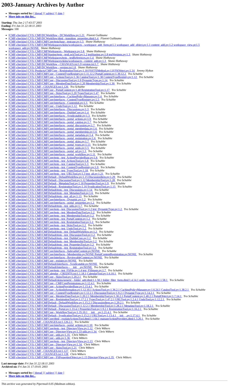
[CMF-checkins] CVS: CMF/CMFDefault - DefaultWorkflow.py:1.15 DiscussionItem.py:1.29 (62, 176)
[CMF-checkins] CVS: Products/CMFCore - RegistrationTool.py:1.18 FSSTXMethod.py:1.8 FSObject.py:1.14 (72, 70)
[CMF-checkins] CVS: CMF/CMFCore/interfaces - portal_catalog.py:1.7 (50, 122)
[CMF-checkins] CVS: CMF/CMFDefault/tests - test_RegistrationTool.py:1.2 (53, 247)
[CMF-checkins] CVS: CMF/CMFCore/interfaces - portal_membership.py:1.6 (53, 131)
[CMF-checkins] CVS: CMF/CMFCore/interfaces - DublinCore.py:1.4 (49, 112)
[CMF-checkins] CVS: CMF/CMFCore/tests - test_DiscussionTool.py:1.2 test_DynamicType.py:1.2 (66, 209)
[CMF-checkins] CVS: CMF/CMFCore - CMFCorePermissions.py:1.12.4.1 (52, 283)
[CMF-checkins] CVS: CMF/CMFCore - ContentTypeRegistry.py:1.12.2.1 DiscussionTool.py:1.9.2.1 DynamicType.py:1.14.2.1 (82, 292)
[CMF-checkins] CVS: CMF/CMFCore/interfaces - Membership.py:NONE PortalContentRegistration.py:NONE (73, 254)
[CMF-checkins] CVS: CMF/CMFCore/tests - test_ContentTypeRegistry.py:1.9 (54, 167)
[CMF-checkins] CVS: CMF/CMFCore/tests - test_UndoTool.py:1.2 (48, 228)
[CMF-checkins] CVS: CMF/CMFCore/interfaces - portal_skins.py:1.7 (49, 141)
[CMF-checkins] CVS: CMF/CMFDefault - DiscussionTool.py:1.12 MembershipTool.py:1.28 (62, 180)
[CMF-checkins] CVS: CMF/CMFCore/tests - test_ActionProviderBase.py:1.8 (53, 157)
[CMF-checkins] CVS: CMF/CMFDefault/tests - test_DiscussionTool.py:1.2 (52, 234)
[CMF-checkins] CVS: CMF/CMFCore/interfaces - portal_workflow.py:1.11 (52, 154)
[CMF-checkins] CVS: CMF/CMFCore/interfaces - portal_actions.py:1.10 (51, 325)
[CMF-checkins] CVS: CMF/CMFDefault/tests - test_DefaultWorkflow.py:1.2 (53, 231)
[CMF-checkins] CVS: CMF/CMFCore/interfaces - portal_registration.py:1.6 (52, 138)
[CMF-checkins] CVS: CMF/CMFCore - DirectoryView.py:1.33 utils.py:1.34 (53, 331)
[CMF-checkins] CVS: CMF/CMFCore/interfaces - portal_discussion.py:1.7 (52, 125)
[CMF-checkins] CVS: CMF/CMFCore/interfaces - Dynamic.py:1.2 (47, 199)
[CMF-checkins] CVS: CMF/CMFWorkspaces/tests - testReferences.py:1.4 (51, 57)
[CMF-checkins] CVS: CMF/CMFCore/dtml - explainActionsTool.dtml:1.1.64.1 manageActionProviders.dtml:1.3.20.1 (76, 318)
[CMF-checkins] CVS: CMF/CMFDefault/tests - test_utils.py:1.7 (46, 205)
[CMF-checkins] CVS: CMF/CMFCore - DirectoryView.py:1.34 (45, 344)
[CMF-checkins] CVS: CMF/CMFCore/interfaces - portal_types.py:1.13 (50, 144)
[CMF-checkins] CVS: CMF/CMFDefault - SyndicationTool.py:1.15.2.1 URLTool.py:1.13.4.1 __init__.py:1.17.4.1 (74, 315)
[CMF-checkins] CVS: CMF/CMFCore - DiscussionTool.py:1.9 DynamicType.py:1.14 (58, 80)
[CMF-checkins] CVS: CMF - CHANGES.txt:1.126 (39, 86)
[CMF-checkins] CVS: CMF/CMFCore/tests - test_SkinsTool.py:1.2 (48, 225)
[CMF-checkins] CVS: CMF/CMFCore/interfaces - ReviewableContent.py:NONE (56, 257)
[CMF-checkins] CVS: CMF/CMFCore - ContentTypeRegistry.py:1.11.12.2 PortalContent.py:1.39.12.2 (68, 73)
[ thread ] (38, 13)
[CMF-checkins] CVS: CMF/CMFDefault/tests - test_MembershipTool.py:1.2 (53, 241)
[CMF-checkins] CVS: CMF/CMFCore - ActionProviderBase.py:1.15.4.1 (51, 286)
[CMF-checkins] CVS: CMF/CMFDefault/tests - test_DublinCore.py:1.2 (50, 238)
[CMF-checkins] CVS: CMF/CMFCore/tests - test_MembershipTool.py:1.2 (51, 215)
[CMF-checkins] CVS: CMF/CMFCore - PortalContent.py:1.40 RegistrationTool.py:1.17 (59, 89)
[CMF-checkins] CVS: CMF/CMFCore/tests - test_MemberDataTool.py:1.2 (52, 212)
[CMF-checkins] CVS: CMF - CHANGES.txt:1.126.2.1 (41, 321)
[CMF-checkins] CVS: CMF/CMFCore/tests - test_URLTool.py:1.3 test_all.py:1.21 (56, 173)
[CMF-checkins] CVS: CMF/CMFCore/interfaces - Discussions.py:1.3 (49, 109)
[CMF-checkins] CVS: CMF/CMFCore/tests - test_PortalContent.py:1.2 (50, 218)
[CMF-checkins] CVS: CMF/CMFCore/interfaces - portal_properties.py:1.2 (52, 202)
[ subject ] (49, 13)
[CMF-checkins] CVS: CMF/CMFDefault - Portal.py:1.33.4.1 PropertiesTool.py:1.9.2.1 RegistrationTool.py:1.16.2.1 (75, 309)
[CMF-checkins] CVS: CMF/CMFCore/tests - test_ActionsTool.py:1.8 (49, 160)
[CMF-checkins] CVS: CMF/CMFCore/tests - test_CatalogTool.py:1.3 (49, 164)
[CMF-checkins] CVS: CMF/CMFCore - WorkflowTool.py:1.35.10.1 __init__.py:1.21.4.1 (60, 312)
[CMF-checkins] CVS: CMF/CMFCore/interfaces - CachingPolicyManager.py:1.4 (55, 96)
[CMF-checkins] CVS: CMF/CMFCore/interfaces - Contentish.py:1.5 (48, 102)
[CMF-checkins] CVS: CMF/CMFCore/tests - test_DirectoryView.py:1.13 (51, 341)
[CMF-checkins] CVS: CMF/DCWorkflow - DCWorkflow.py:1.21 (47, 35)
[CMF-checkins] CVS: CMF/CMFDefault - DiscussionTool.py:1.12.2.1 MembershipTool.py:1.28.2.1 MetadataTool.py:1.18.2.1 (81, 305)
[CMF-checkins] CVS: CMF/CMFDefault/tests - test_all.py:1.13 (45, 196)
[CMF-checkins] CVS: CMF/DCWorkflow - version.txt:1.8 (43, 67)
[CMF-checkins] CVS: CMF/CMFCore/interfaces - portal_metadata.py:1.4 (51, 135)
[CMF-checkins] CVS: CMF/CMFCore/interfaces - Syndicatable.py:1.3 (49, 115)
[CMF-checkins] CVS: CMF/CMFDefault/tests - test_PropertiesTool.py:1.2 (51, 244)
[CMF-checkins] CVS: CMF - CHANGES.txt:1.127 (39, 350)
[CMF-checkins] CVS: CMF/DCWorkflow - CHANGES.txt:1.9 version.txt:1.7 (54, 64)
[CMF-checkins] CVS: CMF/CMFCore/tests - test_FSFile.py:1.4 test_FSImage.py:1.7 (58, 270)
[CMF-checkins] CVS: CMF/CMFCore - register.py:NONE (43, 260)
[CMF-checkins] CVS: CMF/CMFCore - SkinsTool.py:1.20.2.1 (45, 276)
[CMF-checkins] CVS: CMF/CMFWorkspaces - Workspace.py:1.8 (47, 51)
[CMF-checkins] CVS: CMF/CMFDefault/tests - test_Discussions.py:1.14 (51, 189)
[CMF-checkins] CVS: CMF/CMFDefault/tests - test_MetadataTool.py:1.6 (51, 193)
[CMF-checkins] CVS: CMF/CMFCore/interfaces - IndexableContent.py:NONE (55, 251)
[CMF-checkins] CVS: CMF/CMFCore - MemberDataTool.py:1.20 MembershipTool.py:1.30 (62, 83)
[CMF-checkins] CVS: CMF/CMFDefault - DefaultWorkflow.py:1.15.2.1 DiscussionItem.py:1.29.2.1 (66, 302)
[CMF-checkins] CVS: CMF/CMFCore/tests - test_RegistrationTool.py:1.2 (51, 222)
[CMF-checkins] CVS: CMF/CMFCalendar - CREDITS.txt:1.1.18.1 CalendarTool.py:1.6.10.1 (63, 273)
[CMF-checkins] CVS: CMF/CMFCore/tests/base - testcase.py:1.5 (46, 41)
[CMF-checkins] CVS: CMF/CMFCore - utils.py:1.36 (39, 338)
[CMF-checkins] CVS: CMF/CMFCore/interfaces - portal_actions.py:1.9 (50, 118)
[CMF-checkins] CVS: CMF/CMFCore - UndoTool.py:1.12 (43, 106)
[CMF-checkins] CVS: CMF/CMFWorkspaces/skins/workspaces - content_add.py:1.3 (58, 60)
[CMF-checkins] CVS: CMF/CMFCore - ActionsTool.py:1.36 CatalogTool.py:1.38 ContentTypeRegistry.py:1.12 (73, 77)
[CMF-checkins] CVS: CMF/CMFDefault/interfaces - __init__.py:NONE (51, 267)
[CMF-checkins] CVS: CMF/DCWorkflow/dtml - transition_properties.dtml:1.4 (54, 38)
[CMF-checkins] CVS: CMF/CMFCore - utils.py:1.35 (39, 334)
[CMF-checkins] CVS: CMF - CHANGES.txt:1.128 (39, 354)
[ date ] (60, 13)
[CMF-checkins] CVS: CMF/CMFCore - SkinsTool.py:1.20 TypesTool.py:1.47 (54, 93)
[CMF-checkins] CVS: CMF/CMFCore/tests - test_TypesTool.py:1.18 (49, 170)
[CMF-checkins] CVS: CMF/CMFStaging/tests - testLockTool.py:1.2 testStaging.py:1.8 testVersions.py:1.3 (70, 54)
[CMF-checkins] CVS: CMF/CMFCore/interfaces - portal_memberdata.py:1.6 (53, 128)
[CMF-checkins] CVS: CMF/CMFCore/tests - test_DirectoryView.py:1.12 (51, 328)
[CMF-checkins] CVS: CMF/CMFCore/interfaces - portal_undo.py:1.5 (49, 147)
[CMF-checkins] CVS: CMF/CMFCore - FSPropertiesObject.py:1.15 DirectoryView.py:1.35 (61, 357)
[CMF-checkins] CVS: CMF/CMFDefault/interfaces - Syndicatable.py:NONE (53, 263)
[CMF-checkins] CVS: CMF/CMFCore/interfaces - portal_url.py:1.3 (48, 151)
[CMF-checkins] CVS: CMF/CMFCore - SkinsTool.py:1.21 (43, 347)
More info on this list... (22, 16)
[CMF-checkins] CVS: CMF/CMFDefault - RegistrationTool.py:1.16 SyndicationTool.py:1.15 (62, 186)
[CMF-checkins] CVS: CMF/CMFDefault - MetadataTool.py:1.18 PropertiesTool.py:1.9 (59, 183)
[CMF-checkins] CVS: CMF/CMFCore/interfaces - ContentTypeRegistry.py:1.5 (54, 99)
